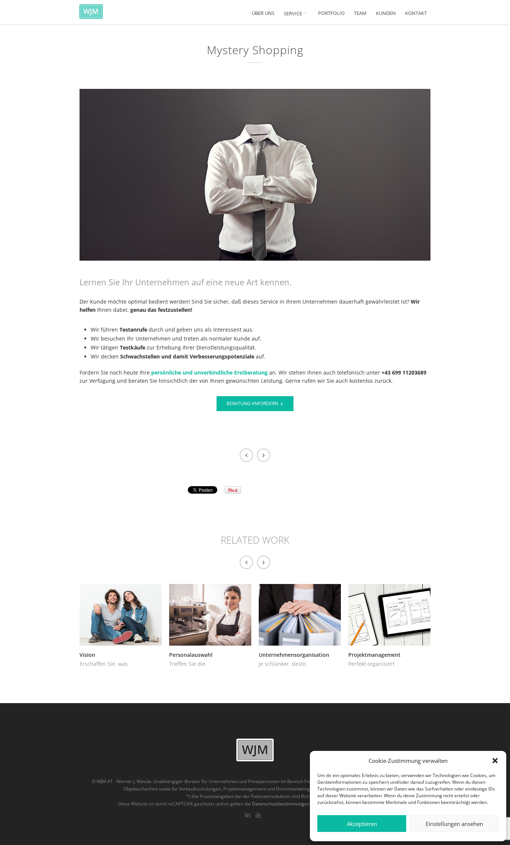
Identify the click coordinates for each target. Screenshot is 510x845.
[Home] (109, 11)
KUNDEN (386, 13)
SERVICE (293, 13)
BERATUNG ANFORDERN (252, 403)
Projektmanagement (374, 654)
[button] (495, 760)
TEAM (360, 13)
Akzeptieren (362, 823)
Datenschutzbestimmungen (281, 804)
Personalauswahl (190, 654)
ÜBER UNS (263, 13)
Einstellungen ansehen (454, 823)
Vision (87, 654)
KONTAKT (416, 13)
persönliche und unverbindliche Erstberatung (209, 372)
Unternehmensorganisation (294, 654)
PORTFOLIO (331, 13)
